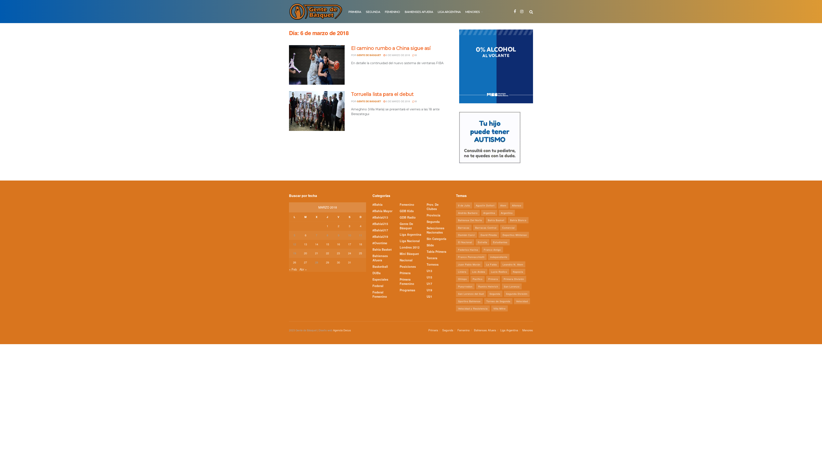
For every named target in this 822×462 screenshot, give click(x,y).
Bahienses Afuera (419, 11)
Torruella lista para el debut (382, 94)
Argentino (507, 213)
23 (338, 253)
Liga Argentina (449, 11)
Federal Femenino (379, 294)
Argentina (489, 213)
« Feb (293, 269)
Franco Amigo (492, 249)
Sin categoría (436, 239)
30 (338, 262)
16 (338, 244)
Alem (503, 205)
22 (327, 253)
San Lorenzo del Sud (471, 293)
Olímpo (462, 279)
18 (360, 244)
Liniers (462, 271)
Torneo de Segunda (498, 301)
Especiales (380, 279)
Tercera (432, 258)
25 (360, 253)
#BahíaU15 (380, 224)
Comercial (508, 227)
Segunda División (516, 293)
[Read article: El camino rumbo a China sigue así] (317, 65)
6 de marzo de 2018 (397, 55)
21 (316, 253)
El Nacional (465, 242)
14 (316, 244)
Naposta (518, 271)
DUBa (376, 273)
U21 (429, 296)
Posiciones (408, 266)
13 (305, 244)
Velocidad (522, 301)
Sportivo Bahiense (469, 301)
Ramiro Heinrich (488, 286)
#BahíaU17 (380, 230)
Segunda (373, 11)
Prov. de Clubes (433, 206)
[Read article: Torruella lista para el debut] (317, 111)
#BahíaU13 (380, 217)
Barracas (463, 227)
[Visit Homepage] (315, 11)
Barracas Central (485, 227)
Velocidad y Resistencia (473, 308)
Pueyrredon (465, 286)
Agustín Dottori (485, 205)
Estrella (482, 242)
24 (349, 253)
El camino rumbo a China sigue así (390, 48)
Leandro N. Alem (513, 264)
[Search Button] (531, 11)
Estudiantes (500, 242)
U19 (429, 290)
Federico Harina (468, 249)
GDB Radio (408, 217)
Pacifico (477, 279)
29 (327, 262)
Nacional (406, 260)
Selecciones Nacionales (435, 230)
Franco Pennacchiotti (471, 257)
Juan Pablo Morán (469, 264)
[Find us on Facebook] (515, 11)
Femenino (392, 11)
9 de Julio (464, 205)
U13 (429, 271)
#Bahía (377, 204)
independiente (498, 257)
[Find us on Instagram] (521, 11)
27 (305, 262)
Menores (472, 11)
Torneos (433, 264)
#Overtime (379, 243)
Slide (430, 245)
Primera (354, 11)
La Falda (491, 264)
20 (305, 253)
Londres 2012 (410, 247)
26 (294, 262)
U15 (429, 277)
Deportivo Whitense (515, 235)
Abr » (303, 269)
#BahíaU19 (380, 236)
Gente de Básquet (369, 55)
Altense (516, 205)
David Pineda (489, 235)
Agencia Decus (342, 330)
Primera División (514, 279)
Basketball (380, 266)
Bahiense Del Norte (470, 220)
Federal (377, 286)
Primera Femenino (407, 281)
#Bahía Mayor (382, 211)
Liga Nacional (410, 241)
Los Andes (478, 271)
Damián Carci (466, 235)
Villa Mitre (499, 308)
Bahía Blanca (518, 220)
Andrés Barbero (468, 213)
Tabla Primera (436, 251)
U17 (429, 283)
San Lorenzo (512, 286)
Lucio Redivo (499, 271)
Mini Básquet (409, 254)
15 (327, 244)
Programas (407, 290)
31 (349, 262)
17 (349, 244)
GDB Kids (407, 211)
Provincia (433, 215)
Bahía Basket (382, 249)
